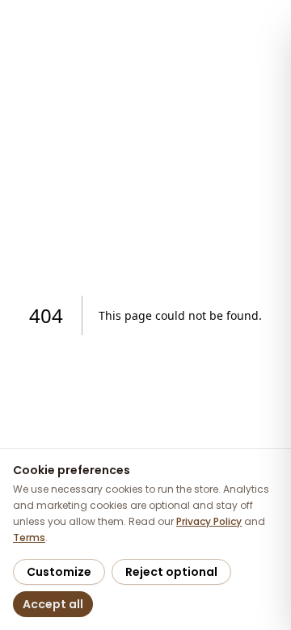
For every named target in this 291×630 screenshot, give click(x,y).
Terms (29, 537)
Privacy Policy (209, 521)
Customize (59, 572)
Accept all (53, 604)
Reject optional (171, 572)
